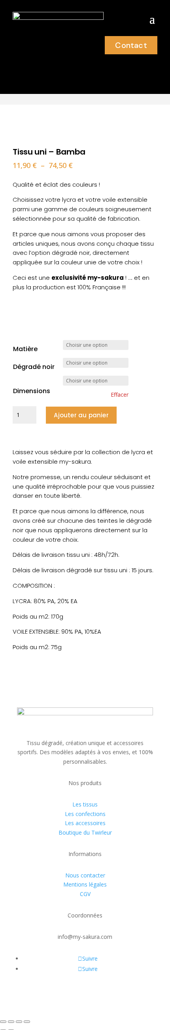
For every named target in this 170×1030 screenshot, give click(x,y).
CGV (85, 894)
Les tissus (85, 804)
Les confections (85, 814)
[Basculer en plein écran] (11, 1021)
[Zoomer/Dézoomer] (3, 1021)
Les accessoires (85, 823)
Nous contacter (85, 875)
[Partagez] (19, 1021)
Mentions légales (85, 884)
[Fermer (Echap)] (27, 1021)
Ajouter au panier (81, 415)
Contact (131, 45)
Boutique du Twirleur (85, 832)
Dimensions (31, 391)
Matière (25, 349)
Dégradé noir (34, 366)
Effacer (119, 394)
